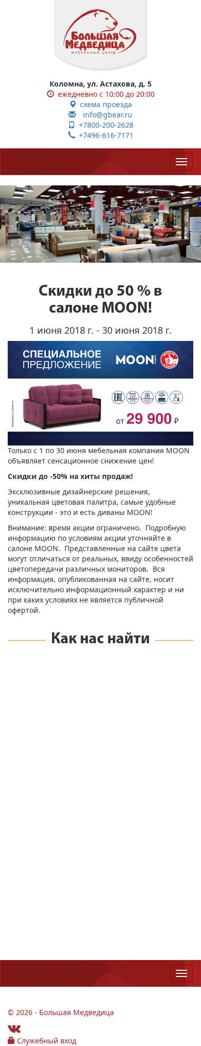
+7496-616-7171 (104, 135)
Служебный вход (45, 1040)
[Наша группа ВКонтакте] (14, 1028)
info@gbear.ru (104, 114)
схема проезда (104, 104)
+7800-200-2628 (104, 125)
